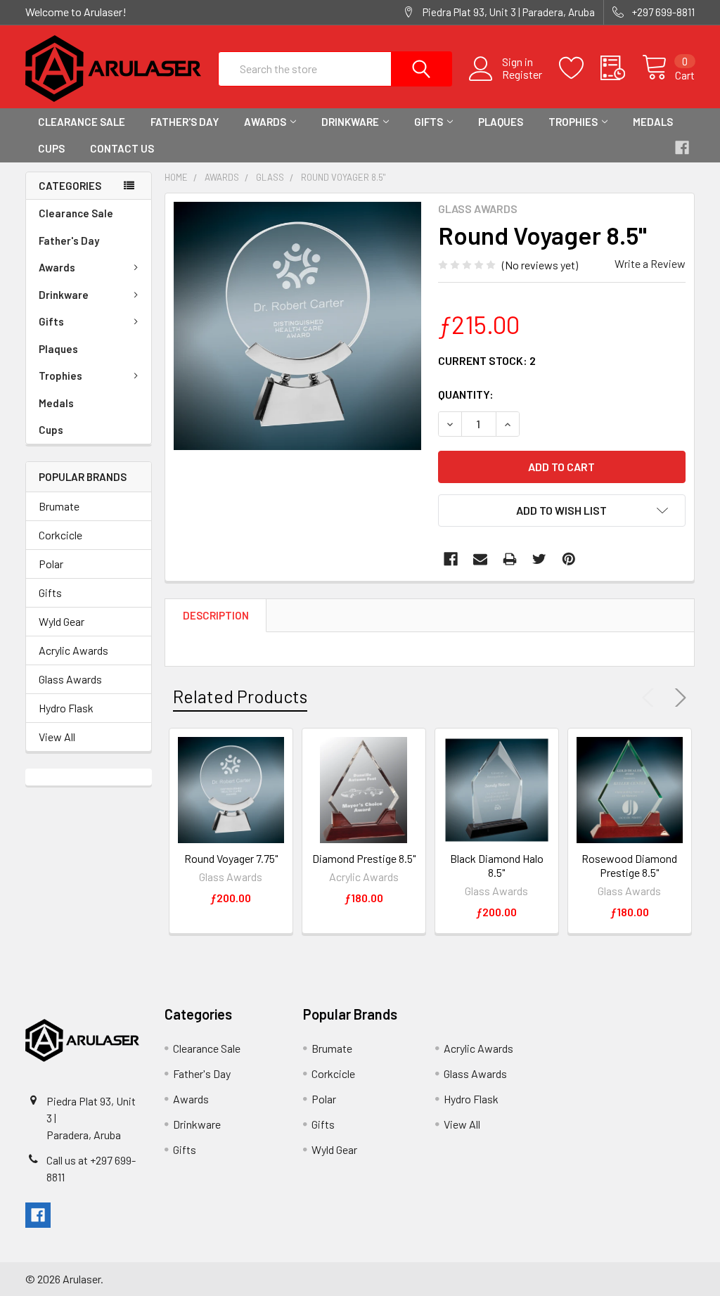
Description (216, 615)
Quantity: (466, 394)
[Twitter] (539, 559)
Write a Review (650, 263)
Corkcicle (60, 534)
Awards (265, 121)
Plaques (500, 121)
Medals (653, 121)
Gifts (428, 121)
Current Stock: (487, 360)
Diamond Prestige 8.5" (364, 858)
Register (522, 74)
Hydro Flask (66, 707)
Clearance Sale (81, 121)
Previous (651, 697)
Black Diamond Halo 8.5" (497, 865)
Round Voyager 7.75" (231, 858)
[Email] (480, 559)
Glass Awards (70, 679)
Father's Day (184, 121)
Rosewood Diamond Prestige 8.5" (629, 865)
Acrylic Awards (73, 650)
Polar (51, 563)
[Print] (509, 559)
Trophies (573, 121)
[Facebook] (450, 559)
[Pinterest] (568, 559)
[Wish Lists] (579, 68)
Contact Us (122, 148)
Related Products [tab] (240, 696)
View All (57, 736)
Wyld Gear (61, 621)
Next (677, 697)
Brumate (59, 506)
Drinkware (350, 121)
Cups (51, 148)
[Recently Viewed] (621, 68)
